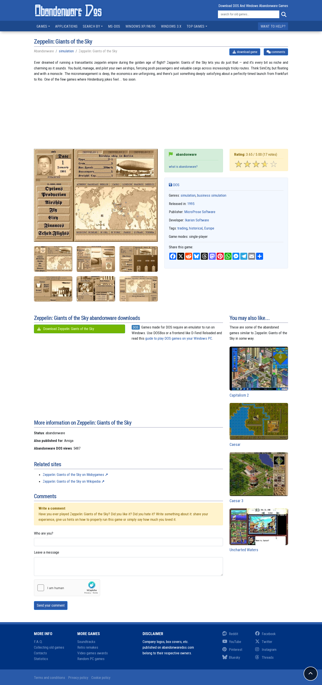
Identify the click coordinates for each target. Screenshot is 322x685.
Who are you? (43, 533)
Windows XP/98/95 (141, 26)
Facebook (269, 634)
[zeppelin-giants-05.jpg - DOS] (96, 289)
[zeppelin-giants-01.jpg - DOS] (53, 259)
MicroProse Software (199, 212)
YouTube (235, 641)
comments (278, 52)
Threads (268, 657)
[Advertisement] (161, 118)
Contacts (40, 653)
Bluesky (234, 657)
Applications (66, 26)
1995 (190, 203)
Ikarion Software (197, 220)
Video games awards (92, 653)
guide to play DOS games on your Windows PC (178, 338)
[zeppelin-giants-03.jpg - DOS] (138, 259)
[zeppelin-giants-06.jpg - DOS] (138, 289)
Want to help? (273, 26)
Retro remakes (87, 647)
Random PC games (90, 659)
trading (182, 228)
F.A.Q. (38, 641)
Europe (209, 228)
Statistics (41, 659)
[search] (283, 14)
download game (246, 52)
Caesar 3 (236, 500)
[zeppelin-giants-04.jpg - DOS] (53, 289)
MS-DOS (114, 26)
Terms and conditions (49, 677)
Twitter (267, 641)
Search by (91, 26)
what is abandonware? (183, 167)
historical (196, 228)
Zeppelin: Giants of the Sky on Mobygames (73, 474)
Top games (196, 26)
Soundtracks (86, 641)
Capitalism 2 (239, 395)
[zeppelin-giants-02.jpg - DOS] (96, 259)
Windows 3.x (171, 26)
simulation (66, 51)
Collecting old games (49, 647)
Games (42, 26)
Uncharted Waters (244, 549)
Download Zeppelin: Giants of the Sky (68, 329)
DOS (175, 185)
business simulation (211, 195)
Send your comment (51, 605)
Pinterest (235, 649)
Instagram (269, 649)
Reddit (233, 634)
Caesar (235, 444)
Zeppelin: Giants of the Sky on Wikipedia (72, 481)
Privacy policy (78, 677)
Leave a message (46, 552)
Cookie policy (100, 677)
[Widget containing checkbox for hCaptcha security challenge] (67, 587)
